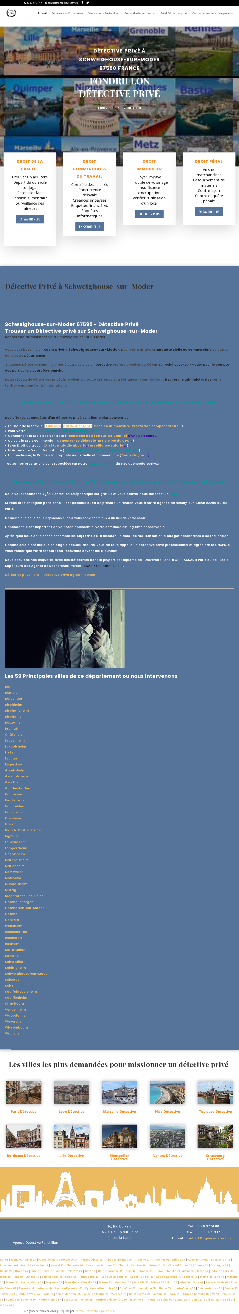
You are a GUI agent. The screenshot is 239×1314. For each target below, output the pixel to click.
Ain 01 (4, 1259)
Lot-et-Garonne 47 (168, 1277)
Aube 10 (193, 1259)
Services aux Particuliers (104, 13)
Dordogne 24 (219, 1265)
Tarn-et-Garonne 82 (195, 1294)
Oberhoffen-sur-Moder (24, 908)
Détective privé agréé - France (69, 575)
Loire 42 (70, 1277)
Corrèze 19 (138, 1265)
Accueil (42, 13)
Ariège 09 (178, 1259)
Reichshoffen (16, 932)
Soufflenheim (16, 997)
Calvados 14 (40, 1265)
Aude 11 (206, 1259)
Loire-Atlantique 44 (114, 1277)
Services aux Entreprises (67, 13)
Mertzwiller (14, 872)
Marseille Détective (119, 1111)
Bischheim (13, 704)
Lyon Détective (71, 1111)
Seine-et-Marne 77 (95, 1294)
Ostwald (12, 920)
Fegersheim (14, 764)
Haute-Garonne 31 (110, 1271)
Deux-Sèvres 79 (139, 1294)
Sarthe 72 (231, 1288)
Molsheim (13, 878)
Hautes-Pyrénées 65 (68, 1288)
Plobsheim (13, 926)
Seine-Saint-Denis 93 (189, 1299)
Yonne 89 (86, 1299)
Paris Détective (24, 1111)
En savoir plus (30, 219)
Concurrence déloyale (76, 440)
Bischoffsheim (17, 710)
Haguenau (13, 794)
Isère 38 (5, 1277)
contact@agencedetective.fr (210, 1238)
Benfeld (11, 693)
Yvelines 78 (118, 1294)
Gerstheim (14, 782)
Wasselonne (15, 1015)
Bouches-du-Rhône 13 (14, 1265)
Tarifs (102, 108)
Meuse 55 (105, 1282)
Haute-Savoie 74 (29, 1294)
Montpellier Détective (119, 1157)
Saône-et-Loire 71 (210, 1288)
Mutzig (10, 890)
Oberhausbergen (19, 902)
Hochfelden (14, 806)
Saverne (12, 956)
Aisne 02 (16, 1259)
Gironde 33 (145, 1271)
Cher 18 (123, 1265)
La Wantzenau (17, 842)
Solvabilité (117, 436)
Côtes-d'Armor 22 (180, 1265)
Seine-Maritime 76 (68, 1294)
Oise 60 (185, 1282)
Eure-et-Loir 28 (53, 1271)
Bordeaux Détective (24, 1155)
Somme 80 (159, 1294)
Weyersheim (15, 1021)
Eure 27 (36, 1271)
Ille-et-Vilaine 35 (183, 1271)
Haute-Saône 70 (184, 1288)
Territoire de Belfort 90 (111, 1299)
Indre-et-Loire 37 (222, 1271)
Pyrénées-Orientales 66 (101, 1288)
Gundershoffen (17, 788)
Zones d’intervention (138, 13)
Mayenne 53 (54, 1282)
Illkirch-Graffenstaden (24, 830)
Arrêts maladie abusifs (65, 445)
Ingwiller (12, 836)
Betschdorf (14, 699)
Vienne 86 (29, 1299)
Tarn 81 (174, 1294)
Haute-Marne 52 (32, 1282)
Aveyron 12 (222, 1259)
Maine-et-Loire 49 (212, 1277)
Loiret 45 (136, 1277)
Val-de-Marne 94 (217, 1299)
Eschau (11, 758)
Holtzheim (13, 812)
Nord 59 (172, 1282)
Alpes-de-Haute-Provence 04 (58, 1259)
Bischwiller (14, 716)
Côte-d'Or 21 (156, 1265)
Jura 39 (18, 1277)
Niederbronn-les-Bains (24, 896)
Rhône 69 (165, 1288)
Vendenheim (15, 1009)
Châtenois (14, 734)
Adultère (53, 426)
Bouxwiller (13, 722)
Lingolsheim (15, 854)
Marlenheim (15, 866)
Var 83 (216, 1294)
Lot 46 (149, 1277)
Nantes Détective (167, 1155)
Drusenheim (15, 740)
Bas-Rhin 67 (127, 1288)
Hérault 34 (162, 1271)
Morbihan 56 (123, 1282)
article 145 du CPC (114, 440)
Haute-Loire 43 (88, 1277)
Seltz (9, 985)
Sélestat (12, 980)
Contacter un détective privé (211, 13)
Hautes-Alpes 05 (91, 1259)
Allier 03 (30, 1259)
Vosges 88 (70, 1299)
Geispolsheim (16, 776)
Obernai (11, 914)
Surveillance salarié (105, 445)
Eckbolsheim (15, 746)
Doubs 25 (6, 1271)
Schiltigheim (15, 968)
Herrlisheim (14, 800)
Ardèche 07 (142, 1259)
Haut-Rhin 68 (147, 1288)
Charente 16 (74, 1265)
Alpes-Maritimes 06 (118, 1259)
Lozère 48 (190, 1277)
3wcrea (79, 1311)
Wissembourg (16, 1027)
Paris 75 (48, 1294)
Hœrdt (10, 824)
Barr (8, 687)
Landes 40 (32, 1277)
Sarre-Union (15, 950)
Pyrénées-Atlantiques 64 (35, 1288)
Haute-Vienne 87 (50, 1299)
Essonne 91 (137, 1299)
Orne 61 (198, 1282)
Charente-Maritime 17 (100, 1265)
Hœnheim (13, 818)
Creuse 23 (201, 1265)
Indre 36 (202, 1271)
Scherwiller (14, 962)
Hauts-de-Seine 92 (160, 1299)
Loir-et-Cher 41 (52, 1277)
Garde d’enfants (77, 426)
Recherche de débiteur (86, 436)
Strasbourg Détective (215, 1157)
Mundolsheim (16, 884)
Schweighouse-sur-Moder (27, 974)
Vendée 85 (13, 1299)
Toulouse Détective (215, 1111)
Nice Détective (167, 1111)
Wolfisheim (14, 1033)
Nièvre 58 (157, 1282)
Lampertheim (16, 848)
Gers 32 (130, 1271)
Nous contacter (129, 108)
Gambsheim (15, 770)
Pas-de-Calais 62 (217, 1282)
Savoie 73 (8, 1294)
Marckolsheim (17, 860)
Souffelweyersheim (21, 991)
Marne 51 (12, 1282)
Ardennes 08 (161, 1259)
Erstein (10, 752)
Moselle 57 (141, 1282)
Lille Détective (71, 1155)
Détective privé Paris (22, 575)
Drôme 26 (21, 1271)
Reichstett (14, 938)
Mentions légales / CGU (100, 1311)
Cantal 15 (57, 1265)
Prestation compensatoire (155, 426)
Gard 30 (90, 1271)
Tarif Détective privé (173, 13)
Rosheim (12, 944)
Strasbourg (14, 1003)
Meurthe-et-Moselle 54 (80, 1282)
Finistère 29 (74, 1271)
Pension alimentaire (112, 426)
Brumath (12, 728)
